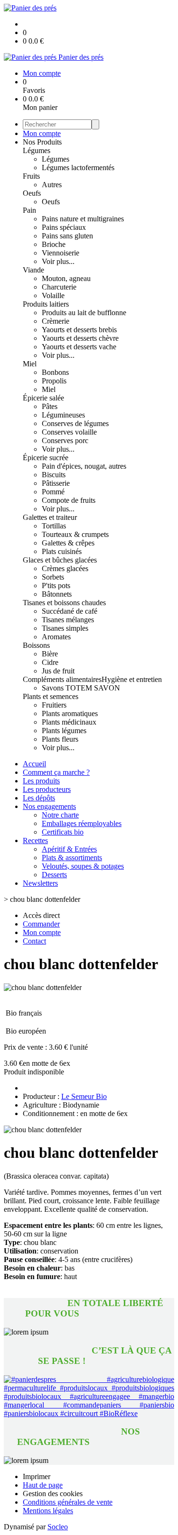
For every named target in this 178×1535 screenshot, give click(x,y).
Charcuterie (59, 287)
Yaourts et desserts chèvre (80, 338)
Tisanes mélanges (68, 620)
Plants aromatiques (70, 713)
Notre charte (60, 815)
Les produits (41, 781)
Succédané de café (69, 611)
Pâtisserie (56, 483)
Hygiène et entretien (132, 679)
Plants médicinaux (69, 722)
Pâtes (49, 406)
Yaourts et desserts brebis (79, 330)
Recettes (35, 840)
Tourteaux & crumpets (75, 534)
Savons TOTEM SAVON (81, 688)
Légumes (36, 150)
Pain (29, 210)
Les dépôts (39, 798)
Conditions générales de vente (67, 1502)
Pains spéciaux (64, 227)
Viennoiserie (60, 253)
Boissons (36, 645)
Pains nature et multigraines (83, 219)
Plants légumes (64, 731)
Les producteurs (47, 789)
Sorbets (53, 577)
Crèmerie (55, 321)
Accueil (34, 764)
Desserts (54, 875)
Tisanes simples (65, 628)
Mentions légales (48, 1511)
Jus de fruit (58, 671)
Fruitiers (54, 705)
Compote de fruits (68, 500)
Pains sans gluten (67, 236)
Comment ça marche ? (56, 772)
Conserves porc (65, 440)
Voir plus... (58, 261)
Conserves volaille (69, 432)
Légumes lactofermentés (78, 167)
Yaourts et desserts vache (79, 347)
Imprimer (36, 1476)
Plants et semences (50, 696)
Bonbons (55, 372)
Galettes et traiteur (50, 517)
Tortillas (54, 526)
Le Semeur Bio (84, 1096)
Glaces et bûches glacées (60, 560)
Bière (50, 654)
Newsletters (40, 883)
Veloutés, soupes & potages (83, 866)
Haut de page (43, 1485)
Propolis (54, 381)
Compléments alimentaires (62, 679)
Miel (30, 364)
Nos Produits (42, 142)
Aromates (56, 637)
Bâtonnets (57, 594)
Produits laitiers (46, 304)
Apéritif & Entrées (69, 849)
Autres (52, 185)
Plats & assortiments (72, 858)
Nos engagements (49, 806)
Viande (33, 270)
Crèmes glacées (65, 568)
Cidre (50, 662)
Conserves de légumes (75, 423)
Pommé (53, 492)
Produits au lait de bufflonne (84, 313)
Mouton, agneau (66, 278)
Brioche (54, 244)
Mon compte (42, 133)
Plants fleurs (60, 739)
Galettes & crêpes (68, 543)
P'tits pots (56, 585)
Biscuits (54, 475)
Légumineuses (63, 415)
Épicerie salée (43, 398)
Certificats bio (63, 832)
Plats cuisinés (62, 551)
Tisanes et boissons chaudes (64, 603)
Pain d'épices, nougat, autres (84, 466)
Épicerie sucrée (45, 458)
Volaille (53, 295)
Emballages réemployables (82, 823)
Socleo (57, 1527)
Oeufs (32, 193)
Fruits (31, 176)
